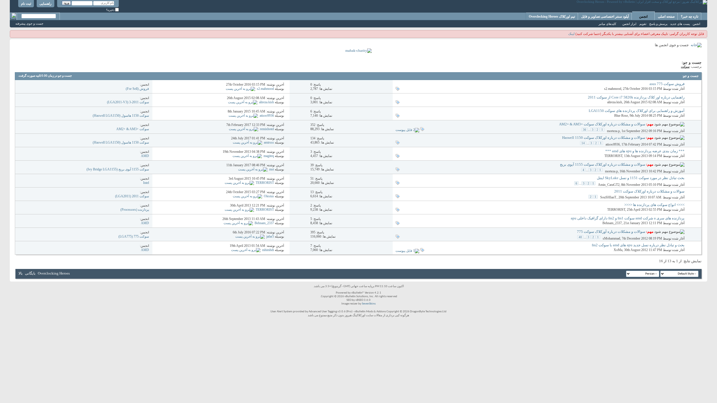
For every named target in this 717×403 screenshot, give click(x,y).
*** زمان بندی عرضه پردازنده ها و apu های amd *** (645, 151)
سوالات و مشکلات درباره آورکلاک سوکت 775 (611, 231)
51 (312, 179)
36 (584, 129)
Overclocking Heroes (54, 273)
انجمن (643, 16)
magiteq (269, 156)
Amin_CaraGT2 (609, 185)
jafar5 (270, 236)
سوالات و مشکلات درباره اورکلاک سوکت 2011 (649, 191)
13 (312, 192)
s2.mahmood (612, 89)
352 (312, 125)
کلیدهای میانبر (607, 23)
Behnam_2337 (612, 223)
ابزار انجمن (629, 23)
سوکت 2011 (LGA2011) (132, 196)
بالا (20, 273)
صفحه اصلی (666, 16)
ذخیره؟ (110, 9)
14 (583, 143)
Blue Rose (621, 116)
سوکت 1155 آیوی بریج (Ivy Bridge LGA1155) (118, 169)
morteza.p (613, 131)
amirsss (269, 142)
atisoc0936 (267, 116)
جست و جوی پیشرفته (29, 23)
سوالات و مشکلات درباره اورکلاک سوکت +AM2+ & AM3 (602, 124)
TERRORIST (613, 156)
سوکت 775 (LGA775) (133, 236)
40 (580, 237)
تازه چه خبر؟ (689, 16)
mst (271, 169)
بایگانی (30, 273)
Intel (146, 183)
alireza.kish (614, 102)
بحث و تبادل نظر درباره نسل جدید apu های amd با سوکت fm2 (638, 245)
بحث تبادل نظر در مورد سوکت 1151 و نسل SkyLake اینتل (641, 178)
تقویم (642, 23)
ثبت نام (26, 4)
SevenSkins (369, 303)
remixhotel (267, 129)
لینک (571, 34)
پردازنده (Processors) (134, 210)
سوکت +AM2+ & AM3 (132, 129)
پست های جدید (680, 23)
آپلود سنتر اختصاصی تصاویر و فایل (605, 16)
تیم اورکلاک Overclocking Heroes (552, 16)
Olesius (269, 196)
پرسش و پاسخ (658, 23)
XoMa (618, 250)
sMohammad (611, 238)
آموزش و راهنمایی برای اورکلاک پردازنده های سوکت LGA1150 (637, 111)
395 (312, 232)
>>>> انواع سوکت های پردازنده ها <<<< (654, 205)
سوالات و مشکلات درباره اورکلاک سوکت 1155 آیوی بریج (602, 164)
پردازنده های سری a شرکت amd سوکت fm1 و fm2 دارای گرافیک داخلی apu (628, 218)
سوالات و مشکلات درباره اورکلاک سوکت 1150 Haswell (603, 137)
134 (312, 138)
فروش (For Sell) (137, 89)
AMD (145, 156)
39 (312, 165)
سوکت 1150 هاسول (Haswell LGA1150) (121, 116)
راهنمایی (45, 4)
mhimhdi (268, 250)
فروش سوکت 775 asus (667, 84)
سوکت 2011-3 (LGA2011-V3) (128, 102)
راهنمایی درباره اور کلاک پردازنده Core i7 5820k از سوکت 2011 (636, 97)
